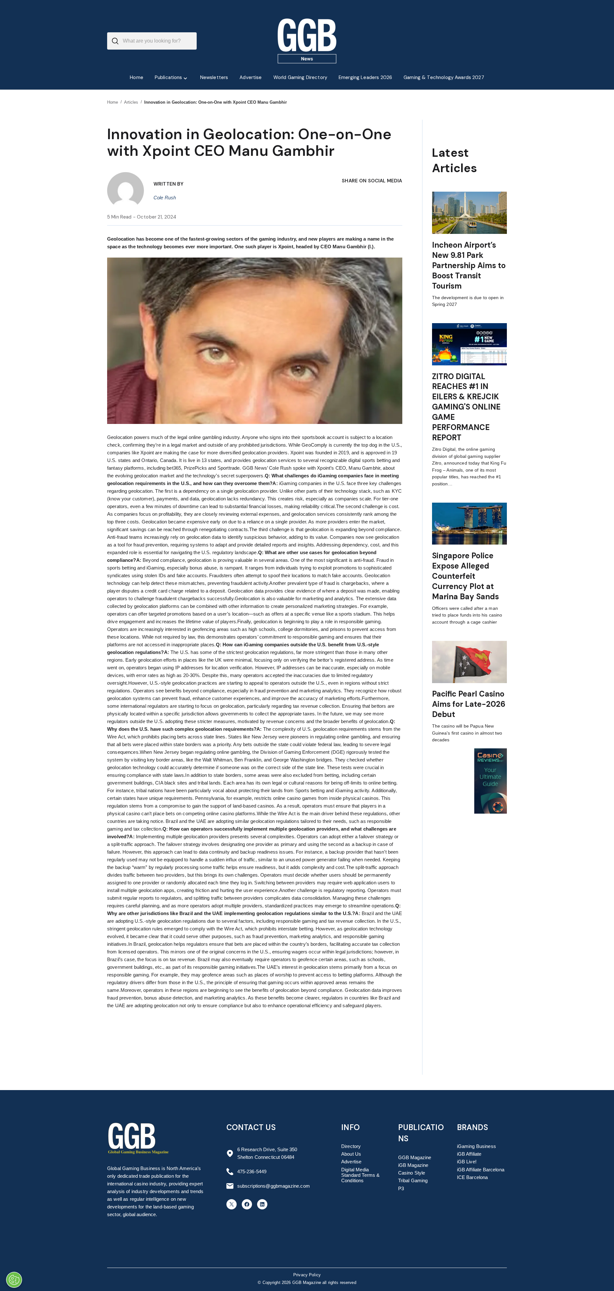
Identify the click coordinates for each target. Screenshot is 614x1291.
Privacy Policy (307, 1275)
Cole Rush (165, 197)
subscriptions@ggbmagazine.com (273, 1186)
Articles (131, 102)
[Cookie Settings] (14, 1280)
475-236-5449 (252, 1171)
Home (112, 102)
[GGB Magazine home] (307, 41)
